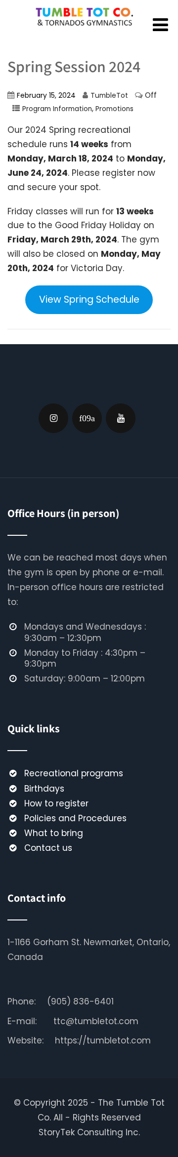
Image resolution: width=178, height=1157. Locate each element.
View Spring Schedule (89, 299)
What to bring (53, 833)
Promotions (114, 109)
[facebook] (87, 418)
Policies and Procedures (75, 818)
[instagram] (53, 418)
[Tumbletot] (85, 31)
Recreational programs (73, 773)
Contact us (48, 848)
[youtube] (120, 418)
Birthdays (44, 789)
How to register (56, 803)
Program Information (57, 109)
